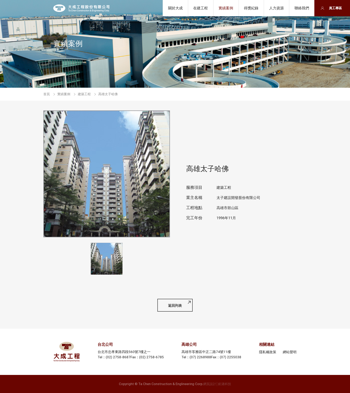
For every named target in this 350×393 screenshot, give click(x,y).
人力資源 (276, 8)
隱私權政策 (267, 352)
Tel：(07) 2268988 (196, 357)
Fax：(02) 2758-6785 (147, 357)
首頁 (46, 94)
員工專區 (335, 8)
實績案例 (226, 8)
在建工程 (200, 8)
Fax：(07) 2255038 (226, 357)
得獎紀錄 (251, 8)
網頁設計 (209, 384)
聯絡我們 (302, 8)
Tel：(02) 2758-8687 (114, 357)
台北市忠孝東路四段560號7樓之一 (124, 352)
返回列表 (175, 305)
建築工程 (84, 94)
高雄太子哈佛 (81, 8)
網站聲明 (290, 352)
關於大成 (175, 8)
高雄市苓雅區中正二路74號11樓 (206, 352)
